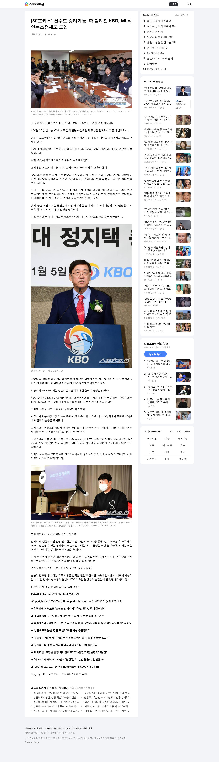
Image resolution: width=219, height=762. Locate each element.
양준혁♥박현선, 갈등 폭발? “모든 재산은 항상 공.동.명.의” (56, 697)
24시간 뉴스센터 (54, 728)
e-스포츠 (151, 459)
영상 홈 (183, 459)
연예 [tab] (179, 431)
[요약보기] (105, 42)
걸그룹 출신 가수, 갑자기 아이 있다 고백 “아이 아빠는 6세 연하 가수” (56, 693)
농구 (151, 452)
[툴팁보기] (190, 15)
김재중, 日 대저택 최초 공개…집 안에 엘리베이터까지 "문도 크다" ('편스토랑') (56, 710)
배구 (167, 452)
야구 (151, 445)
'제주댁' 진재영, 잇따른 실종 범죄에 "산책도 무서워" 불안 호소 (107, 706)
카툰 (167, 459)
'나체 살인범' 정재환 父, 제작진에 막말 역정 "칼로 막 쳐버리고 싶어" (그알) (107, 710)
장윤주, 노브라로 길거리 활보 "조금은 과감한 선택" (56, 706)
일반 (182, 452)
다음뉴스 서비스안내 (34, 728)
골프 (182, 445)
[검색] (190, 4)
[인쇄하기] (129, 42)
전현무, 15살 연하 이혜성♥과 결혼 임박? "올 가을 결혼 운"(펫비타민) (107, 697)
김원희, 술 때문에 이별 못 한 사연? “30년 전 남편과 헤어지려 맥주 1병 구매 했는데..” (56, 701)
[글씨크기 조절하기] (123, 42)
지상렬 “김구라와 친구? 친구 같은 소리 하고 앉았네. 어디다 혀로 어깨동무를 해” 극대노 (107, 693)
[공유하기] (183, 4)
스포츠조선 (36, 4)
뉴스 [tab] (171, 431)
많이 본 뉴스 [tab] (155, 354)
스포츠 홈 (152, 438)
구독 (175, 4)
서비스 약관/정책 (84, 728)
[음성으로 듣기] (111, 42)
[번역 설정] (117, 42)
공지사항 (69, 728)
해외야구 (167, 445)
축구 (167, 438)
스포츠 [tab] (187, 431)
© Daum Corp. (32, 742)
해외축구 (183, 438)
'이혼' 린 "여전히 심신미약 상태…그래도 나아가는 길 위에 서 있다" (107, 701)
